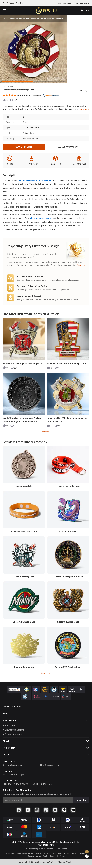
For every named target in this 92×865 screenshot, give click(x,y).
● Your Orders (10, 725)
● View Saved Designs (13, 729)
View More (84, 109)
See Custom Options (68, 147)
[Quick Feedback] (87, 856)
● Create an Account (13, 734)
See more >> (46, 431)
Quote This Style (23, 147)
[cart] (87, 10)
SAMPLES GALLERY (12, 706)
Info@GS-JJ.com (51, 765)
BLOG (5, 713)
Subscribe (81, 800)
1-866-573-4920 (14, 765)
